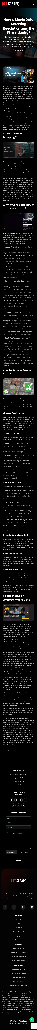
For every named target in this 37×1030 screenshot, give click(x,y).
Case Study (18, 928)
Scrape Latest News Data (18, 981)
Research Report (18, 932)
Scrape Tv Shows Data (18, 973)
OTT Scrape (21, 748)
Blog (18, 923)
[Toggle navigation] (33, 4)
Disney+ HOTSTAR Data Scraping (18, 952)
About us (18, 919)
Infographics (18, 936)
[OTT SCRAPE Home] (10, 4)
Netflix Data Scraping (18, 948)
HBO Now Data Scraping (18, 956)
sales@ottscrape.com (18, 781)
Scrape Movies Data (18, 969)
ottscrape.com (23, 1023)
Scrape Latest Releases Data (18, 977)
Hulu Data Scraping (18, 961)
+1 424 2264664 (18, 784)
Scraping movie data (9, 233)
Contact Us (18, 940)
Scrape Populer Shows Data (18, 985)
